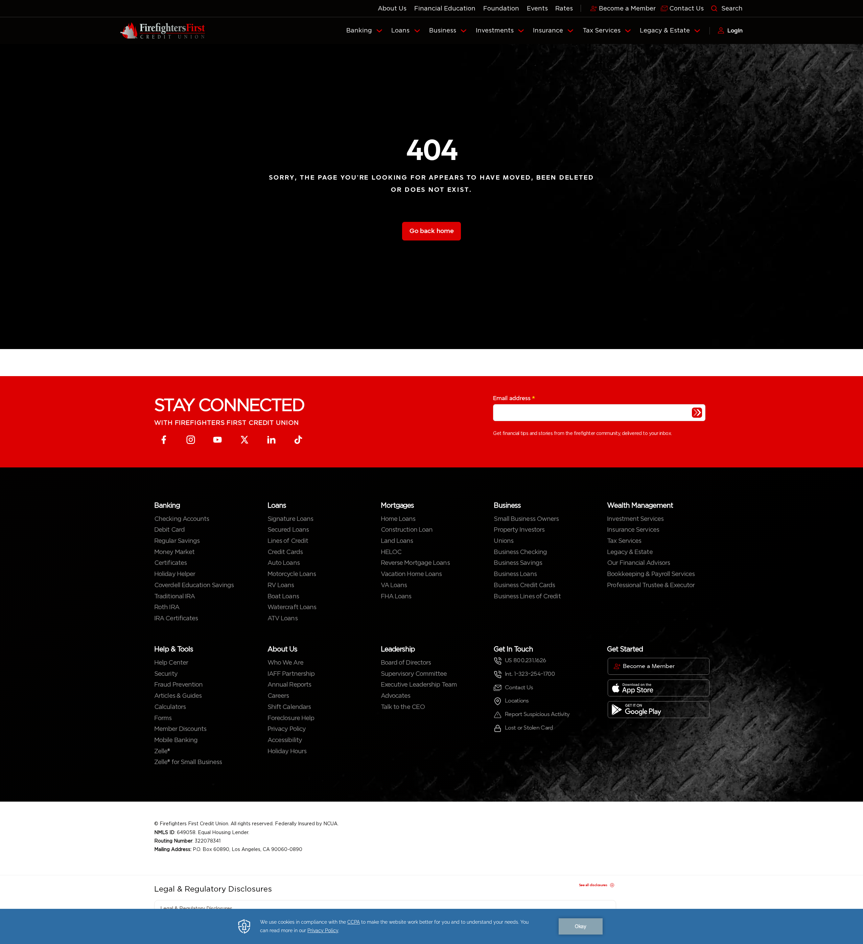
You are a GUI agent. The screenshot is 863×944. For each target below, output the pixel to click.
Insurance (548, 30)
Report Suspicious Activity (537, 714)
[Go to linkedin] (271, 440)
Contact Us (519, 687)
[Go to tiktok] (298, 440)
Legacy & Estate (665, 30)
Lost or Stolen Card (529, 727)
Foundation (501, 8)
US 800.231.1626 (525, 660)
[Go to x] (244, 440)
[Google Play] (658, 709)
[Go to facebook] (163, 440)
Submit (697, 413)
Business (442, 30)
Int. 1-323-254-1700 (530, 673)
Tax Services (602, 30)
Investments (495, 30)
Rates (564, 8)
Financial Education (444, 8)
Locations (517, 700)
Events (537, 8)
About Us (392, 8)
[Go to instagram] (191, 440)
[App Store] (658, 688)
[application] (431, 926)
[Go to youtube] (217, 440)
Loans (400, 30)
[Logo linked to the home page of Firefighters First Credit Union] (162, 30)
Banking (359, 30)
